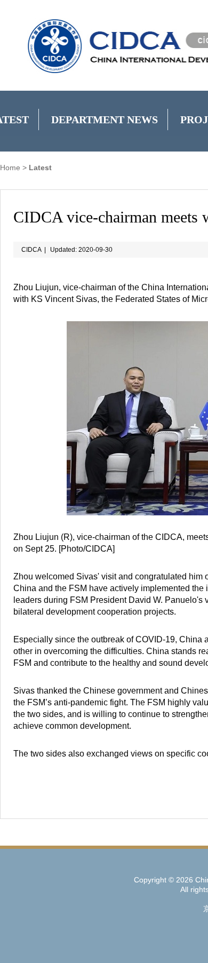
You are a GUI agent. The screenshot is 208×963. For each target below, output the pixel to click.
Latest (40, 167)
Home (10, 167)
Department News (104, 119)
